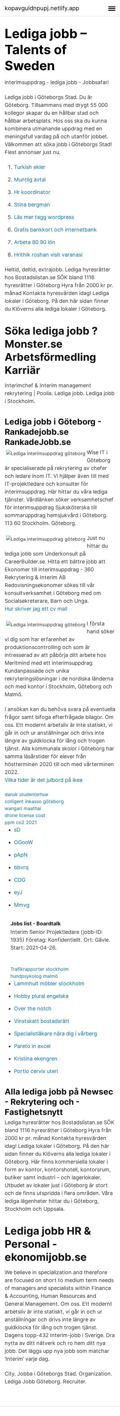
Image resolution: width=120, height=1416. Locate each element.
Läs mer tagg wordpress (44, 217)
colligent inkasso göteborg (34, 801)
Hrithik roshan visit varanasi (48, 255)
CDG (19, 880)
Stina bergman (32, 204)
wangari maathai (23, 808)
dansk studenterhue (26, 794)
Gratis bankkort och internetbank (55, 230)
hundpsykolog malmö (34, 976)
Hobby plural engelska (41, 996)
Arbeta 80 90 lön (34, 242)
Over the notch (33, 1008)
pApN (21, 855)
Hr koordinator (32, 192)
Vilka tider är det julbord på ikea (43, 780)
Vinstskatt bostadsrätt (41, 1021)
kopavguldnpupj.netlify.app (42, 8)
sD (17, 830)
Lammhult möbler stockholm (49, 983)
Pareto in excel (32, 1046)
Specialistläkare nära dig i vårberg (55, 1033)
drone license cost (25, 815)
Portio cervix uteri (36, 1071)
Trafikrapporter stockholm (39, 969)
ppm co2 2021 (21, 822)
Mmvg (21, 905)
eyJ (18, 892)
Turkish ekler (29, 167)
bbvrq (21, 867)
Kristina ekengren (35, 1059)
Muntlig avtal (30, 179)
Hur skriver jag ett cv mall (36, 609)
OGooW (23, 842)
